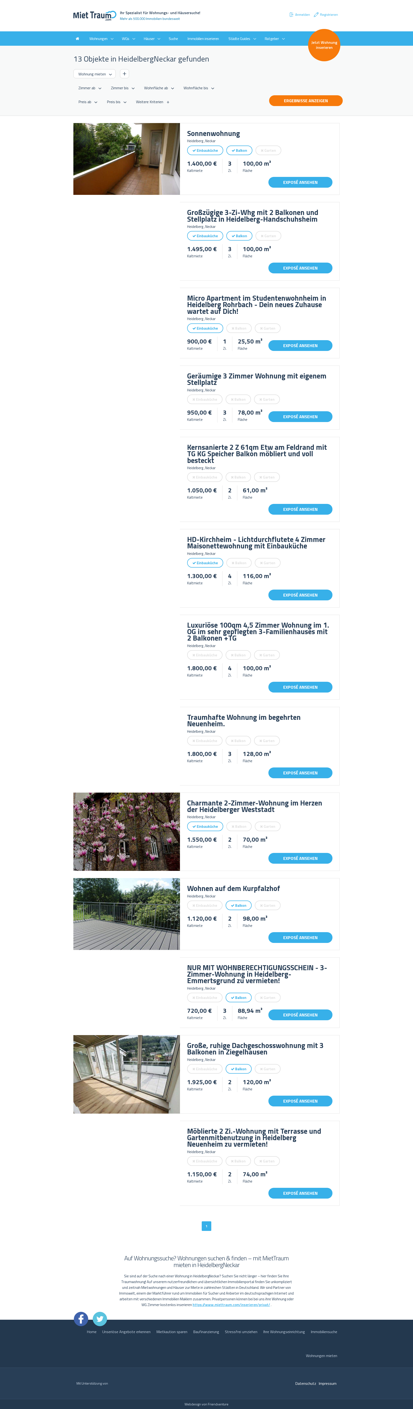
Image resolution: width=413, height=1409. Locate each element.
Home (92, 1332)
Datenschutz (305, 1383)
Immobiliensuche (324, 1332)
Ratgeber (272, 38)
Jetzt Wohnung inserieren (324, 44)
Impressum (328, 1383)
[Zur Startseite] (77, 38)
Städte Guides (239, 38)
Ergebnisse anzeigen (306, 100)
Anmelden (302, 14)
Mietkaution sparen (171, 1332)
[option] (126, 159)
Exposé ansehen (300, 182)
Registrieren (329, 14)
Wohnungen (98, 38)
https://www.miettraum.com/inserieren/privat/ (231, 1305)
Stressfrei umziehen (241, 1332)
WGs (125, 38)
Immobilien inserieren (203, 38)
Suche (173, 38)
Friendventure (218, 1404)
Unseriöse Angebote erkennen (126, 1332)
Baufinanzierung (206, 1332)
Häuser (149, 38)
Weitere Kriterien (149, 102)
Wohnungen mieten (321, 1355)
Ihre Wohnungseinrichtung (284, 1332)
